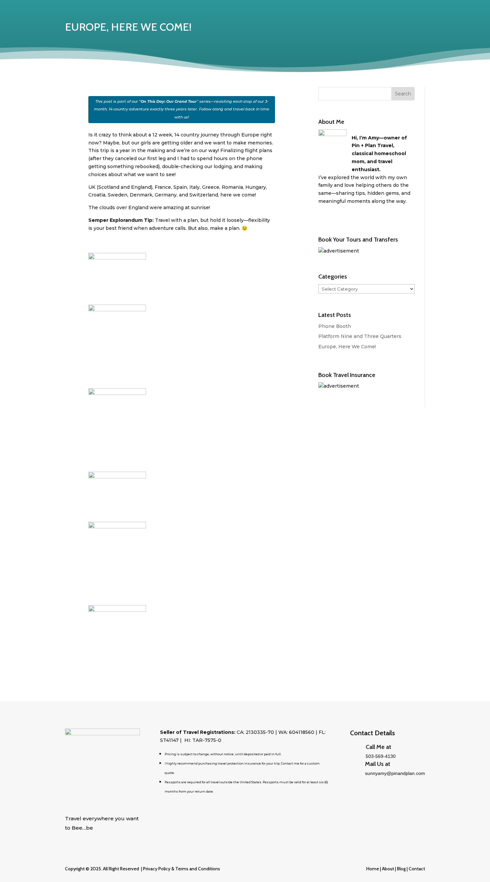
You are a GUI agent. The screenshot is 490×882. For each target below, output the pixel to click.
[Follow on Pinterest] (97, 838)
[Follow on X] (70, 838)
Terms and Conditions (197, 869)
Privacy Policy (156, 869)
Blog (401, 869)
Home (372, 869)
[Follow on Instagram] (110, 838)
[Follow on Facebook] (83, 838)
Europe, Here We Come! (347, 347)
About (388, 869)
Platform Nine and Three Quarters (359, 336)
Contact (417, 869)
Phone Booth (334, 326)
